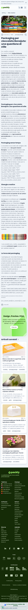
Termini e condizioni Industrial (19, 585)
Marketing (17, 509)
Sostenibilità (17, 536)
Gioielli (16, 518)
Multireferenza (18, 495)
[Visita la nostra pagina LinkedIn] (5, 548)
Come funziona (18, 483)
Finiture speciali (18, 493)
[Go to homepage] (5, 8)
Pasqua (16, 522)
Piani (2, 509)
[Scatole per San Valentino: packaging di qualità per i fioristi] (14, 441)
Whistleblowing (14, 589)
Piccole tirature (18, 489)
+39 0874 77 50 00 (7, 483)
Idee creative (6, 356)
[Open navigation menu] (25, 7)
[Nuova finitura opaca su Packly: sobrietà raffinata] (14, 380)
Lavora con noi (18, 538)
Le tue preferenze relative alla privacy (15, 605)
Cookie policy (9, 580)
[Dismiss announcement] (26, 2)
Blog (4, 12)
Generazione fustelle (6, 505)
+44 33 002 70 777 (7, 485)
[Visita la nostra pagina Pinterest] (23, 548)
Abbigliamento (18, 516)
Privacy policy (18, 580)
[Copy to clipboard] (25, 34)
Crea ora (14, 327)
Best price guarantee (19, 498)
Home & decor (18, 513)
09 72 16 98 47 (6, 487)
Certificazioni (18, 534)
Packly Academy (18, 540)
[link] (12, 13)
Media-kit (3, 542)
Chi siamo (17, 529)
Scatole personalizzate (20, 485)
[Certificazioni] (14, 568)
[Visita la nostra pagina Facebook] (10, 548)
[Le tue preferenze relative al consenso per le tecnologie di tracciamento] (2, 607)
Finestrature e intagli (19, 496)
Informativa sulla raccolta (9, 608)
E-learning (3, 538)
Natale (16, 520)
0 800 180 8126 (6, 489)
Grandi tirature (18, 487)
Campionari (3, 536)
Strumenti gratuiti (5, 540)
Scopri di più (12, 3)
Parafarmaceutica (19, 511)
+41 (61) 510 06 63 (7, 493)
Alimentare (17, 503)
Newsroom (3, 530)
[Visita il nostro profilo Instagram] (14, 548)
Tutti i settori (17, 524)
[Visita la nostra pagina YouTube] (18, 548)
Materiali (17, 491)
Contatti (16, 530)
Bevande (17, 505)
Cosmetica (17, 507)
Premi (16, 532)
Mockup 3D (4, 507)
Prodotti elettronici (19, 514)
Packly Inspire (4, 534)
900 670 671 (6, 491)
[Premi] (14, 558)
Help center (4, 532)
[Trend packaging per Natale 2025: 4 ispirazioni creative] (14, 410)
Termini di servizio (6, 585)
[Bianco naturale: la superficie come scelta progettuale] (14, 349)
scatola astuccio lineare (8, 209)
